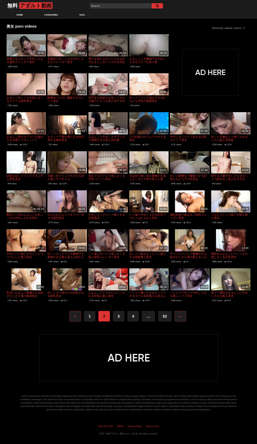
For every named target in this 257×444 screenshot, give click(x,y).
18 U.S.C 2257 (105, 426)
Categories (51, 15)
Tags (82, 15)
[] (157, 5)
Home (20, 15)
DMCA (120, 426)
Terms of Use (152, 426)
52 (165, 316)
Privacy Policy (135, 426)
